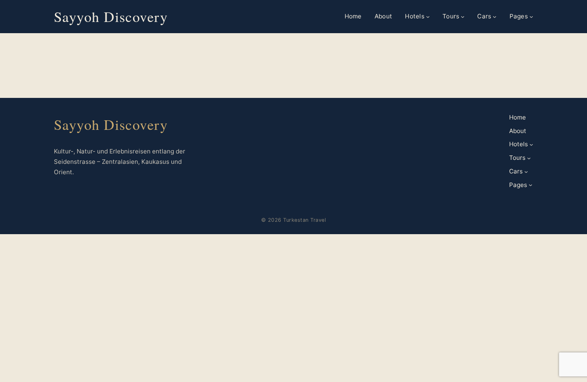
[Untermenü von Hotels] (428, 16)
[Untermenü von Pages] (531, 16)
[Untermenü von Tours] (462, 16)
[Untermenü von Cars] (494, 16)
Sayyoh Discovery (111, 16)
